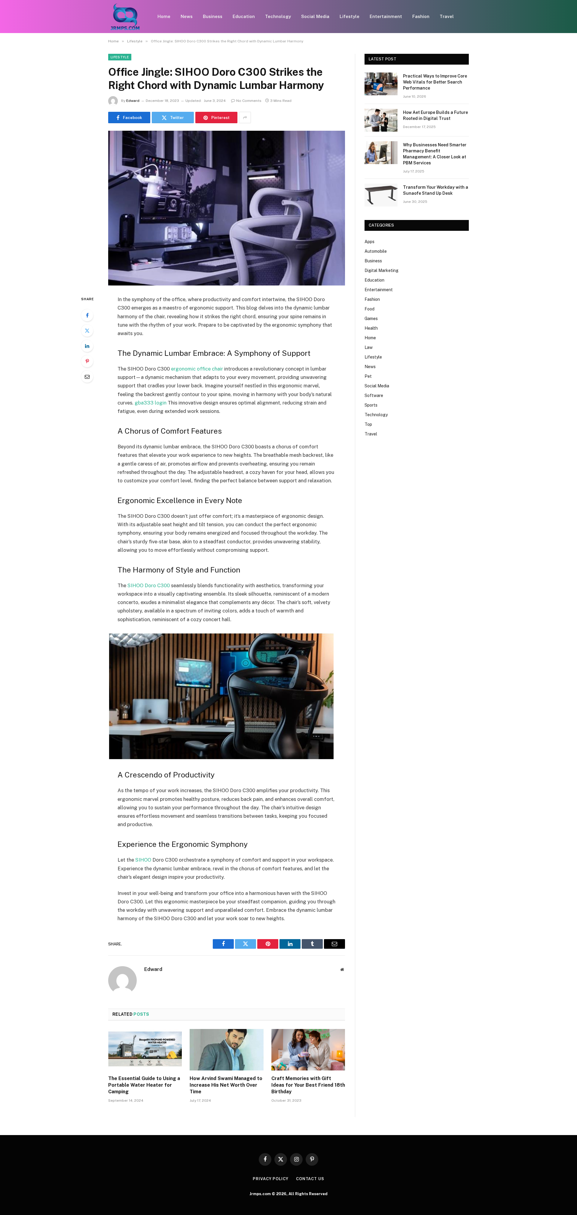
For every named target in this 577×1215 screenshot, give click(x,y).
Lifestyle (349, 16)
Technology (278, 16)
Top (368, 424)
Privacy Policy (270, 1179)
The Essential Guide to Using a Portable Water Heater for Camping (144, 1085)
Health (371, 328)
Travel (447, 16)
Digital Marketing (381, 270)
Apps (369, 241)
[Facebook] (87, 315)
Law (369, 347)
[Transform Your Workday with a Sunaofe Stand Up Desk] (381, 195)
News (187, 16)
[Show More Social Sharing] (245, 117)
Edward (132, 101)
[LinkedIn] (87, 346)
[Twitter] (87, 331)
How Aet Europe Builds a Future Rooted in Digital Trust (435, 115)
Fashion (420, 16)
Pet (368, 376)
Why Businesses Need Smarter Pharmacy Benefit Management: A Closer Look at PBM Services (434, 153)
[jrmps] (125, 16)
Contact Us (310, 1179)
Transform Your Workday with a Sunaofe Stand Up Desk (435, 190)
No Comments (248, 101)
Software (374, 395)
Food (369, 309)
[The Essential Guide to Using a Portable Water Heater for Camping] (145, 1049)
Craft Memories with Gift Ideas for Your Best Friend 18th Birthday (308, 1085)
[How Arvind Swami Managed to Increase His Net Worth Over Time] (226, 1049)
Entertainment (386, 16)
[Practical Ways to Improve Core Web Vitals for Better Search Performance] (381, 83)
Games (371, 318)
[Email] (87, 377)
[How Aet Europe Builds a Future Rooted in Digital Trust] (381, 120)
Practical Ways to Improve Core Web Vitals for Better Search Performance (435, 82)
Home (163, 16)
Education (244, 16)
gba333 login (150, 403)
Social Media (315, 16)
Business (212, 16)
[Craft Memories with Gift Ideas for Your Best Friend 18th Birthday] (308, 1049)
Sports (371, 405)
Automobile (376, 251)
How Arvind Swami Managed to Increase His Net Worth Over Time (226, 1085)
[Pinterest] (87, 361)
